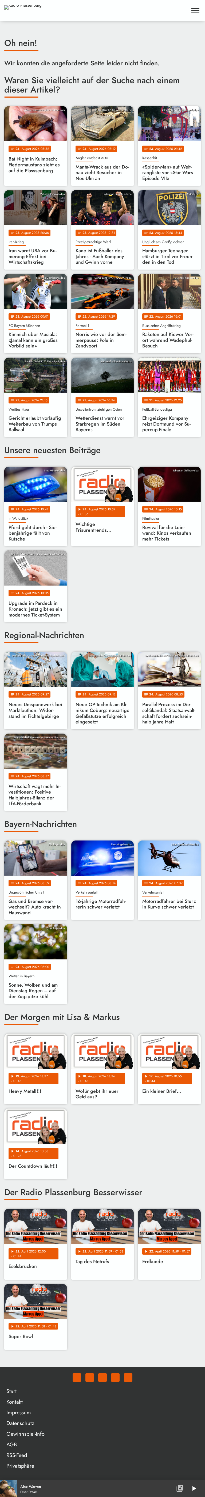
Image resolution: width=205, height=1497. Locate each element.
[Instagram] (102, 1377)
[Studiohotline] (128, 1377)
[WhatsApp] (77, 1377)
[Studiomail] (115, 1377)
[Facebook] (89, 1377)
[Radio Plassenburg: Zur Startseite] (96, 10)
